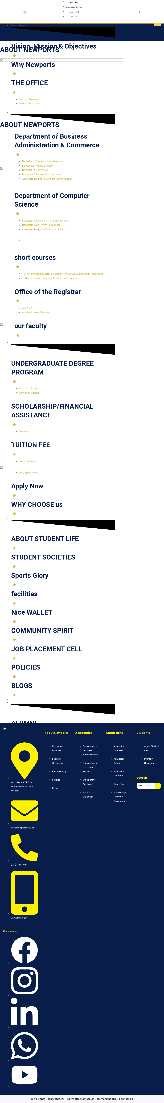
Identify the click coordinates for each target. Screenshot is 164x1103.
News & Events (17, 699)
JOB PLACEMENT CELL (46, 649)
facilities (24, 594)
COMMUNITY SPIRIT (42, 630)
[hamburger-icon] (157, 24)
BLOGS (21, 686)
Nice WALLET (31, 612)
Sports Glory (30, 575)
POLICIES (25, 667)
